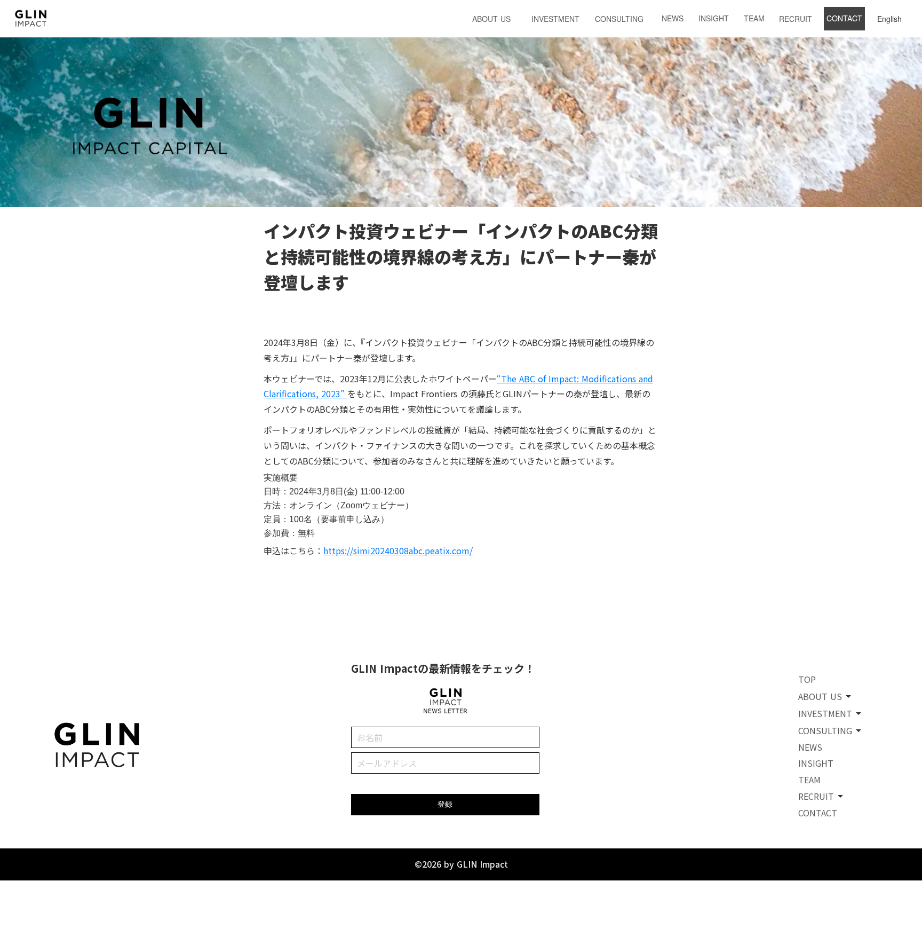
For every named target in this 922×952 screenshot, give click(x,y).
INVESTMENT (555, 18)
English (889, 18)
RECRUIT (795, 18)
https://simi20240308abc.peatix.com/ (398, 550)
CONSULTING (619, 18)
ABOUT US (491, 18)
